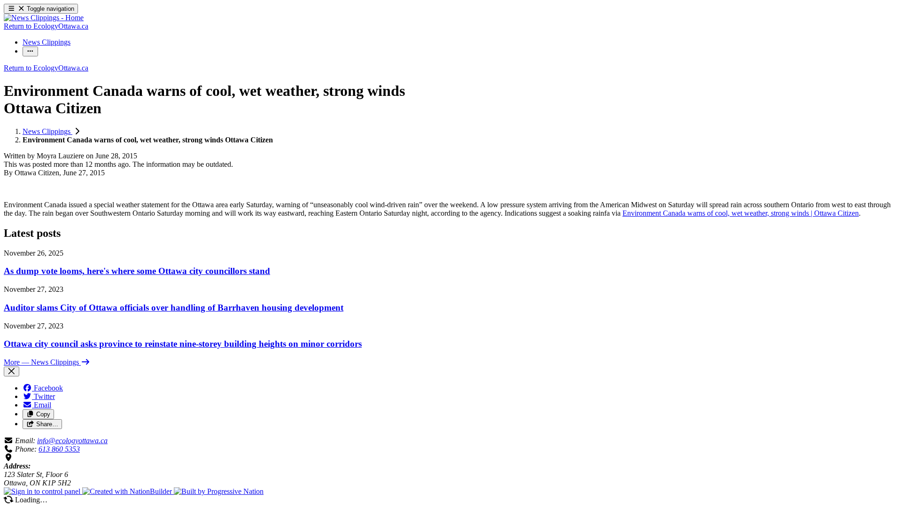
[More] (30, 51)
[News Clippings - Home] (44, 18)
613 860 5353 (59, 449)
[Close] (11, 371)
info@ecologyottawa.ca (72, 441)
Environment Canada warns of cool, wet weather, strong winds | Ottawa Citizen (740, 213)
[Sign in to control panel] (43, 491)
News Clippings (47, 131)
